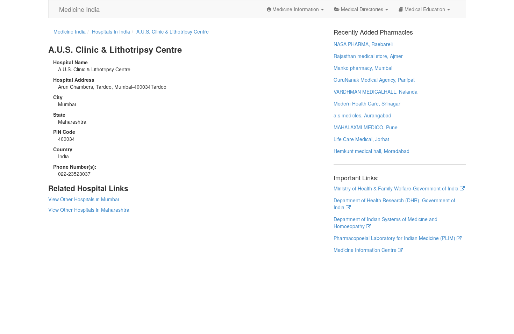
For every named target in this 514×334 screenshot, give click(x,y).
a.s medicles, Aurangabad (362, 115)
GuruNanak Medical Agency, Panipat (374, 79)
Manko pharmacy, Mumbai (363, 67)
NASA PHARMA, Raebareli (363, 44)
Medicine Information (295, 9)
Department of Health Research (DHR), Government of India (394, 204)
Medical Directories (362, 9)
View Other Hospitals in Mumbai (83, 199)
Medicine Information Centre (366, 249)
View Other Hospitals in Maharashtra (88, 209)
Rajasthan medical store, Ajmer (368, 55)
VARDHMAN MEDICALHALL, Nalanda (375, 91)
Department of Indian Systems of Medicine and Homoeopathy (385, 223)
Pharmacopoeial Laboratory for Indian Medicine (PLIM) (395, 237)
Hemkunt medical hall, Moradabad (371, 150)
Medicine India (79, 9)
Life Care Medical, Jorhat (361, 139)
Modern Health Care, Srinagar (367, 103)
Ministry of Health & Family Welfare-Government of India (397, 188)
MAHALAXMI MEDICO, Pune (366, 127)
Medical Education (425, 9)
